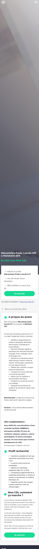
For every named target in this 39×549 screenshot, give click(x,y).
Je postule (19, 293)
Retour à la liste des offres (16, 309)
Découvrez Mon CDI (27, 302)
